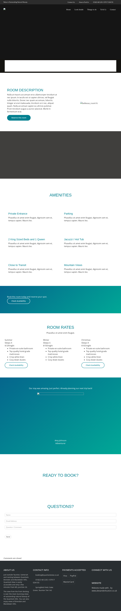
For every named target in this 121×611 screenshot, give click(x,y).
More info (13, 66)
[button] (67, 103)
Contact (113, 10)
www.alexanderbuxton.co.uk (104, 590)
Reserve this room (18, 118)
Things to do (92, 10)
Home (68, 10)
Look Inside (79, 10)
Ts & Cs (103, 10)
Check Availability (18, 301)
